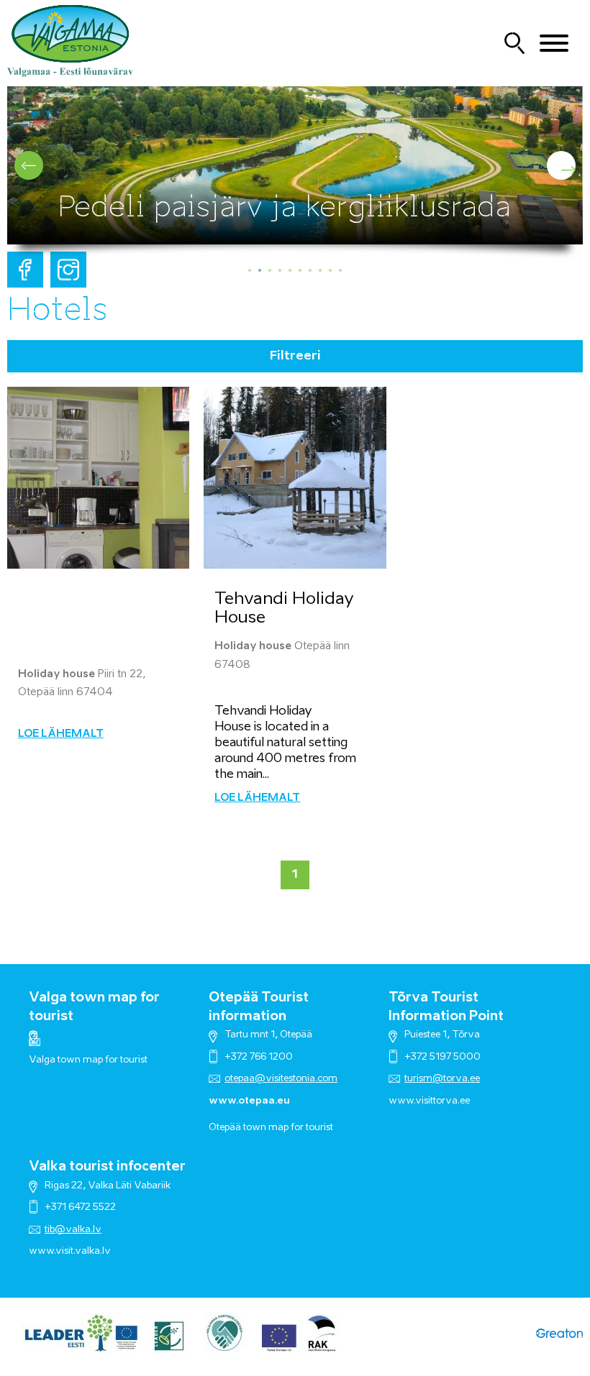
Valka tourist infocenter (107, 1166)
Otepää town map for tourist (271, 1127)
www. (42, 1251)
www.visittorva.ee (429, 1101)
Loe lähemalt (61, 734)
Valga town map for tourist (88, 1060)
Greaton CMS (559, 1333)
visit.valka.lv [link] (83, 1251)
